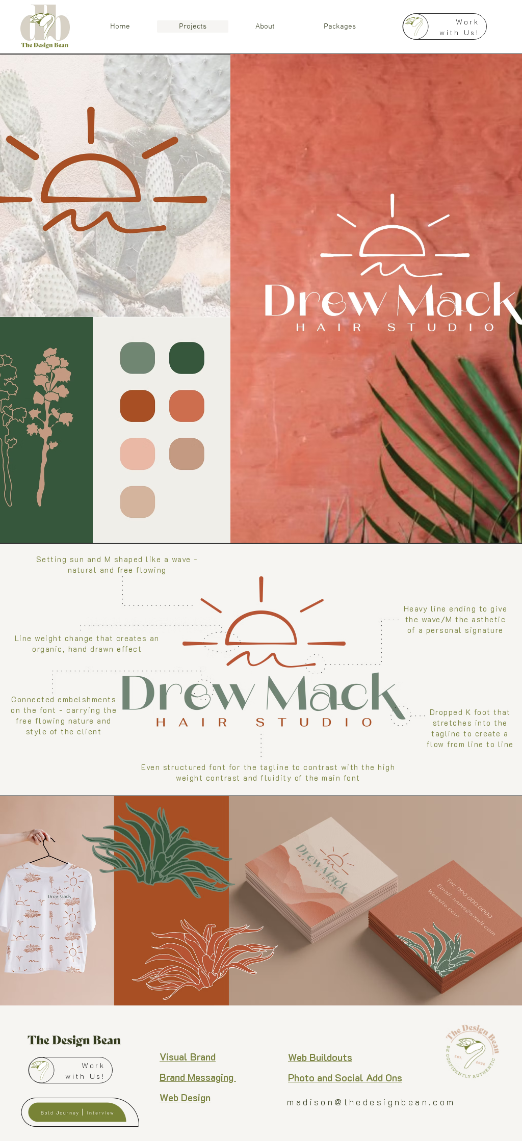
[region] (63, 1108)
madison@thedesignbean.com (371, 1101)
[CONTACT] (445, 26)
